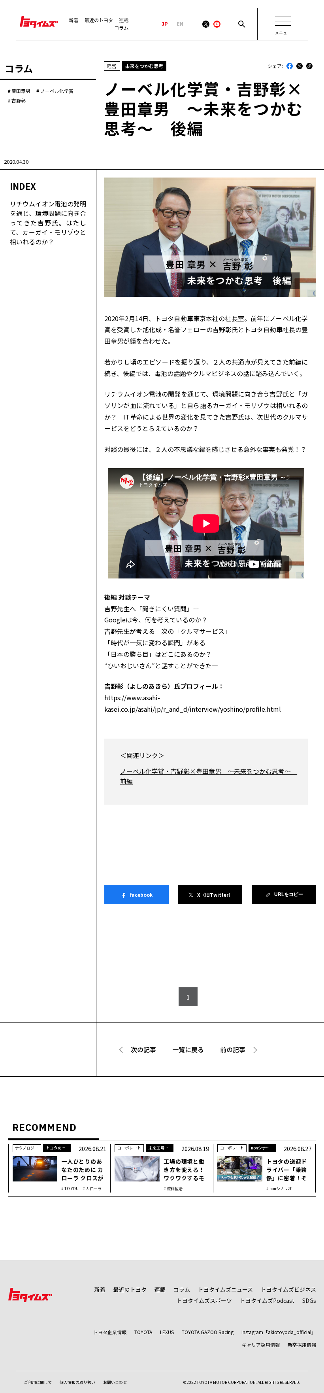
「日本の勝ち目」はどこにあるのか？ (158, 654)
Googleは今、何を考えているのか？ (155, 619)
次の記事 (143, 1049)
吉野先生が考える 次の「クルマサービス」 (167, 631)
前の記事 (232, 1049)
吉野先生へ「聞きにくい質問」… (151, 608)
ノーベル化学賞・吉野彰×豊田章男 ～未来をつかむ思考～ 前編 (206, 776)
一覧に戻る (188, 1049)
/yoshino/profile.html (249, 709)
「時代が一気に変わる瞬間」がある (154, 642)
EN (180, 24)
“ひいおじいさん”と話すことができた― (161, 665)
